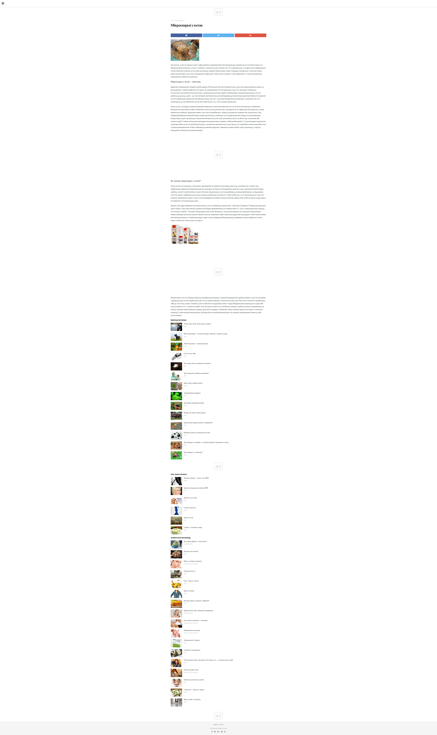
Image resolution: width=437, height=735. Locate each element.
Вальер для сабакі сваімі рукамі (194, 413)
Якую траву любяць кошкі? (193, 383)
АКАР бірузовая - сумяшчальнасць (196, 343)
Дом (172, 20)
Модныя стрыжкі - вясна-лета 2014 (196, 478)
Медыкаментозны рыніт (192, 630)
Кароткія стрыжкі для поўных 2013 (196, 488)
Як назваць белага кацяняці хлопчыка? (197, 363)
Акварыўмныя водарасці (192, 393)
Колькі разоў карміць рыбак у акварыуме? (198, 422)
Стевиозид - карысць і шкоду (194, 689)
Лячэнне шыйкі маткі (191, 670)
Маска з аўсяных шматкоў (193, 561)
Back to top (218, 725)
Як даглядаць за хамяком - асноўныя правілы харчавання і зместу (206, 442)
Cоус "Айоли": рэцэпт (191, 581)
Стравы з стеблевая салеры (193, 527)
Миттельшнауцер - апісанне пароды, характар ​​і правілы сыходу (205, 334)
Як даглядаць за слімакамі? (193, 452)
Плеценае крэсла (189, 571)
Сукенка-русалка (190, 508)
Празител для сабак (190, 498)
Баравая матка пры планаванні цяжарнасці (198, 610)
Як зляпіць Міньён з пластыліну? (195, 541)
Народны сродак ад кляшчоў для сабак (197, 432)
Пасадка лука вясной (191, 551)
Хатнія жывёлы (179, 20)
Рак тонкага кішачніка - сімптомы (195, 620)
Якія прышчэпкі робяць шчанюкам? (196, 373)
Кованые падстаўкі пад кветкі (194, 680)
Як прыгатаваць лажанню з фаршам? (196, 601)
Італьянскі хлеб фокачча (192, 650)
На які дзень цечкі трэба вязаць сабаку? (197, 324)
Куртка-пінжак (189, 591)
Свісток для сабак (190, 353)
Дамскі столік (188, 517)
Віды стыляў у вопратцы (192, 699)
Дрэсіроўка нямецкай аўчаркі (194, 403)
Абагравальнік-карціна (192, 640)
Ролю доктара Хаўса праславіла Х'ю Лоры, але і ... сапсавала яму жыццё (208, 660)
